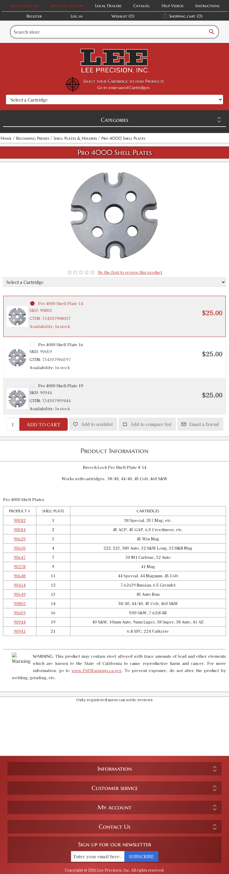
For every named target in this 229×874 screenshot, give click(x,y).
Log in (77, 16)
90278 (20, 566)
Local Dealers (108, 5)
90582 (20, 520)
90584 (20, 529)
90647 (20, 557)
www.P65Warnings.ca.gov (97, 670)
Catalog (141, 5)
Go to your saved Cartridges (123, 87)
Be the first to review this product (130, 272)
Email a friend (204, 424)
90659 (20, 612)
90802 (20, 603)
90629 (20, 539)
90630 (20, 548)
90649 (20, 594)
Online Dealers (24, 5)
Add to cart (44, 424)
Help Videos (172, 5)
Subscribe (141, 856)
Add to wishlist (97, 424)
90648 (20, 575)
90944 (20, 622)
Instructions (207, 5)
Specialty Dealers (67, 5)
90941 (20, 631)
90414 (20, 585)
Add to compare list (151, 424)
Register (34, 16)
